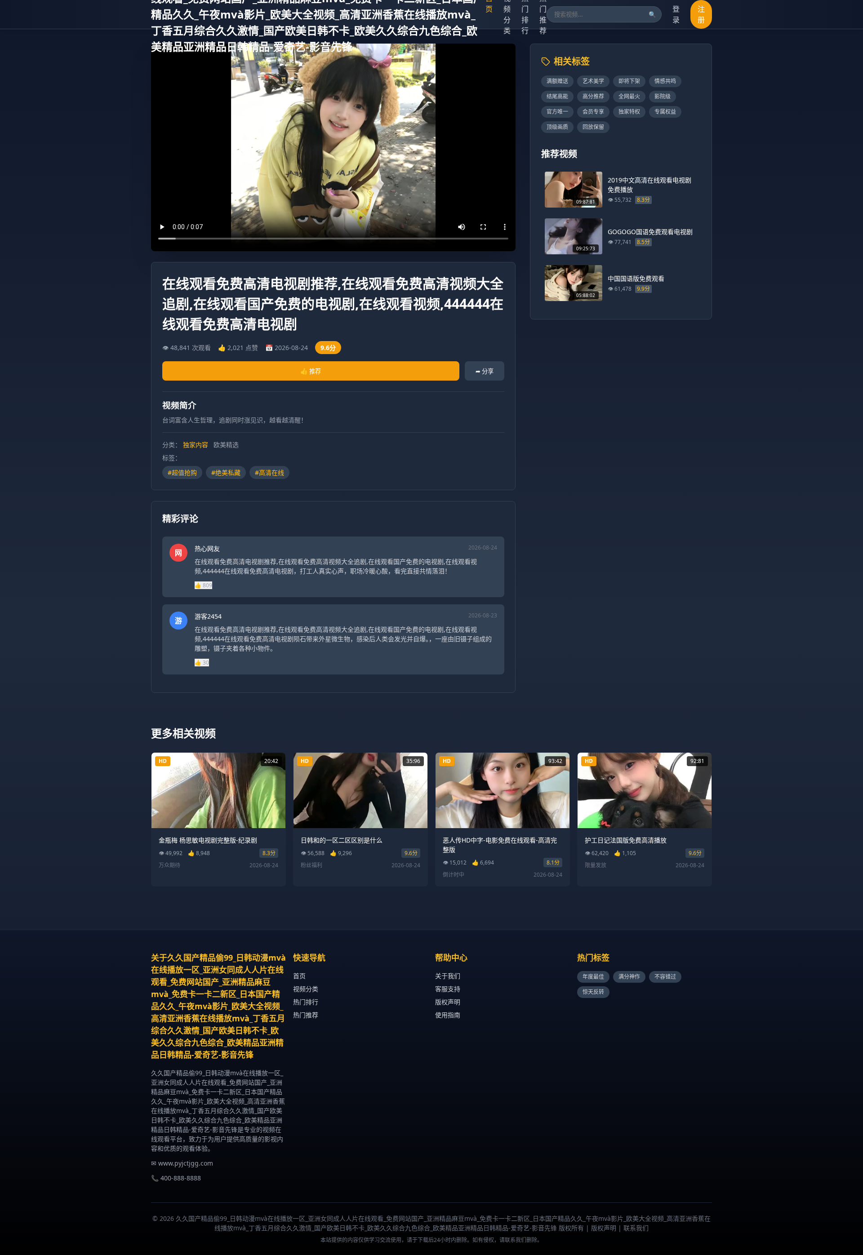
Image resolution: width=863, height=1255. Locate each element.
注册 (701, 14)
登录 (676, 14)
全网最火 (629, 96)
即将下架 (629, 81)
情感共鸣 (665, 81)
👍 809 (203, 585)
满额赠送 (557, 81)
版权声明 (447, 1002)
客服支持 (447, 988)
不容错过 (665, 976)
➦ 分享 (485, 371)
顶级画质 (557, 127)
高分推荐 (593, 96)
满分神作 (629, 976)
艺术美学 (593, 81)
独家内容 (195, 444)
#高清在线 (269, 472)
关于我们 (447, 975)
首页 (299, 975)
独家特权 (629, 111)
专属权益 (665, 111)
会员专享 (593, 111)
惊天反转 (593, 992)
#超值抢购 (182, 472)
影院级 (662, 96)
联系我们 (636, 1228)
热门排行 (305, 1002)
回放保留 (593, 127)
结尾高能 (557, 96)
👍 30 (202, 662)
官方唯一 (557, 111)
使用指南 (447, 1015)
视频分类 (305, 988)
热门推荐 (305, 1015)
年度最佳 (593, 976)
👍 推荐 (310, 371)
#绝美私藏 (225, 472)
